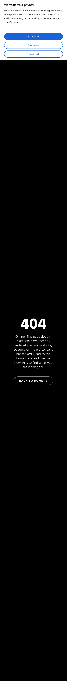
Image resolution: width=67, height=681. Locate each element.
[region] (33, 30)
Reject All (33, 54)
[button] (33, 380)
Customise (33, 45)
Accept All (33, 36)
